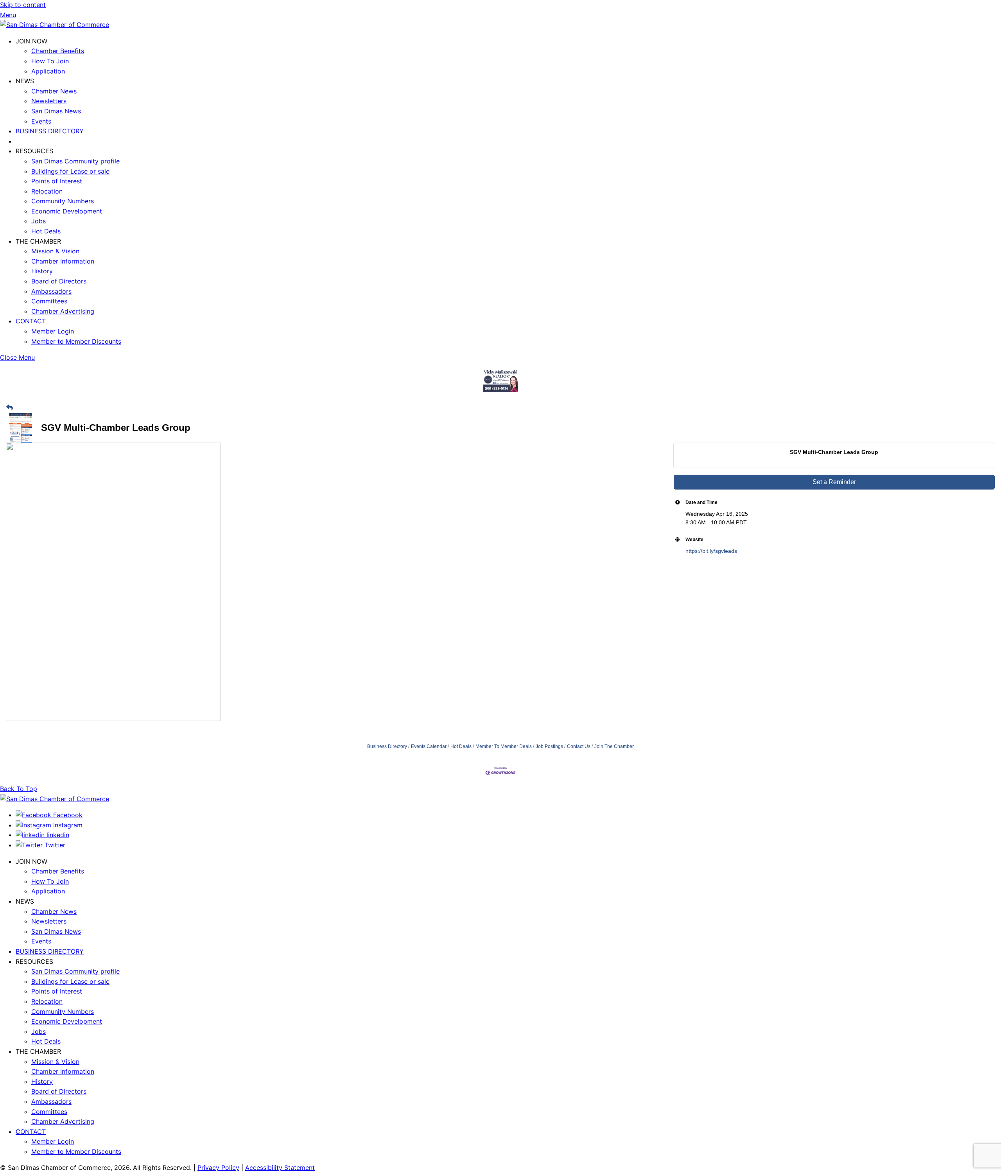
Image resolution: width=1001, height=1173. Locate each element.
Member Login (52, 331)
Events (41, 121)
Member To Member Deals (503, 746)
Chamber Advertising (62, 311)
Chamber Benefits (57, 51)
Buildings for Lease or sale (70, 171)
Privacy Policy (218, 1167)
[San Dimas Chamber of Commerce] (54, 25)
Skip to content (23, 5)
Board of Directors (58, 281)
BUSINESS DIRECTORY (50, 131)
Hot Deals (46, 231)
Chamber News (54, 91)
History (42, 271)
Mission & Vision (55, 251)
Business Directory (387, 746)
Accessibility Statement (280, 1167)
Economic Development (66, 211)
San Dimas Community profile (75, 161)
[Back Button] (9, 408)
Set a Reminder (834, 482)
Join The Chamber (614, 746)
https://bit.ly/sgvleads (711, 551)
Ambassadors (51, 291)
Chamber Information (62, 261)
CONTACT (31, 321)
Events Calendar (429, 746)
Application (48, 71)
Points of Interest (56, 181)
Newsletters (48, 101)
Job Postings (549, 746)
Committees (49, 301)
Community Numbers (62, 201)
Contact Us (578, 746)
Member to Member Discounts (76, 341)
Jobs (38, 221)
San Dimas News (56, 111)
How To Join (50, 61)
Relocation (47, 191)
